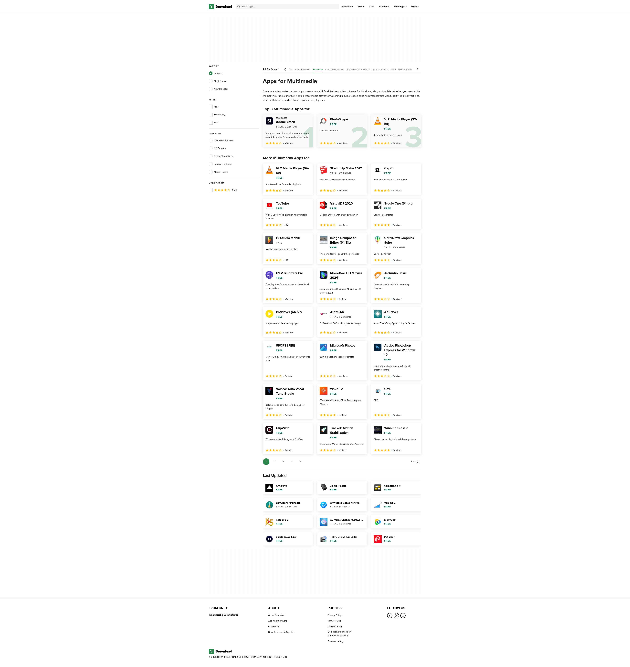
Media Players (221, 172)
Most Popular (220, 81)
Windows (346, 6)
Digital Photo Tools (223, 156)
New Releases (221, 88)
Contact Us (273, 626)
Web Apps (399, 6)
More (414, 6)
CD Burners (220, 148)
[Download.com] (220, 6)
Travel (393, 69)
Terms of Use (334, 621)
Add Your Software (277, 621)
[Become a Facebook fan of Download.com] (389, 615)
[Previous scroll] (285, 69)
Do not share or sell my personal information (339, 633)
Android (383, 6)
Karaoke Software (223, 164)
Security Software (380, 69)
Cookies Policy (335, 626)
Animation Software (223, 140)
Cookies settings (336, 641)
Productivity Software (334, 69)
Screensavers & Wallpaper (358, 69)
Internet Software (302, 69)
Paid (216, 122)
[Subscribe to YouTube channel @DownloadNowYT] (403, 615)
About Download (276, 615)
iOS (371, 6)
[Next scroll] (417, 69)
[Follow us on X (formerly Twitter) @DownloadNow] (396, 615)
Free (216, 106)
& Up (234, 189)
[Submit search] (239, 6)
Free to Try (219, 114)
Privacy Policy (334, 615)
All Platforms (270, 69)
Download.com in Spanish (281, 632)
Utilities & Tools (405, 69)
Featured (218, 73)
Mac (360, 6)
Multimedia (318, 69)
